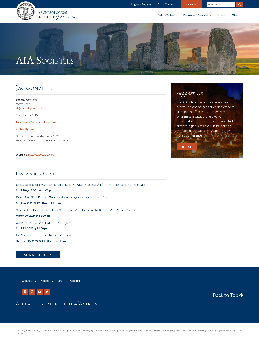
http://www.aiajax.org (41, 154)
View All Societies (38, 255)
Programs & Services (195, 15)
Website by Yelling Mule (200, 330)
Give (235, 15)
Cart (59, 280)
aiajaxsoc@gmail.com (29, 108)
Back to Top (226, 295)
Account (75, 280)
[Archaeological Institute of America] (26, 10)
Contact (170, 4)
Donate (191, 4)
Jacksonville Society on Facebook (36, 122)
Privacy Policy (181, 330)
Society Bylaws (25, 129)
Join (220, 15)
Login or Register (141, 4)
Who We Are (166, 15)
